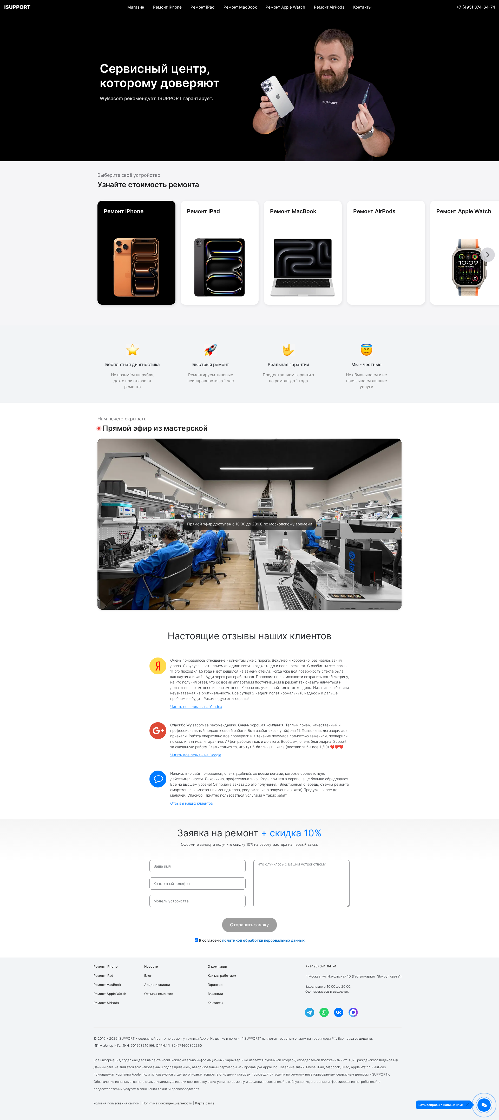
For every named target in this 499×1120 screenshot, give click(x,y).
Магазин (135, 7)
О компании (217, 966)
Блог (148, 976)
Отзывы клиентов (158, 994)
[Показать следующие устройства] (487, 255)
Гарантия (215, 985)
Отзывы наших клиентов (191, 803)
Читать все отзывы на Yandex (196, 706)
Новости (151, 966)
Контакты (362, 7)
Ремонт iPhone (167, 7)
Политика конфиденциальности (167, 1103)
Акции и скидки (157, 985)
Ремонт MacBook (240, 7)
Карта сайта (204, 1103)
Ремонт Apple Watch (285, 7)
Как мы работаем (222, 976)
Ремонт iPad (203, 7)
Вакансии (215, 994)
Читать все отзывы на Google (195, 755)
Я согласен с (251, 940)
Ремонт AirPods (329, 7)
